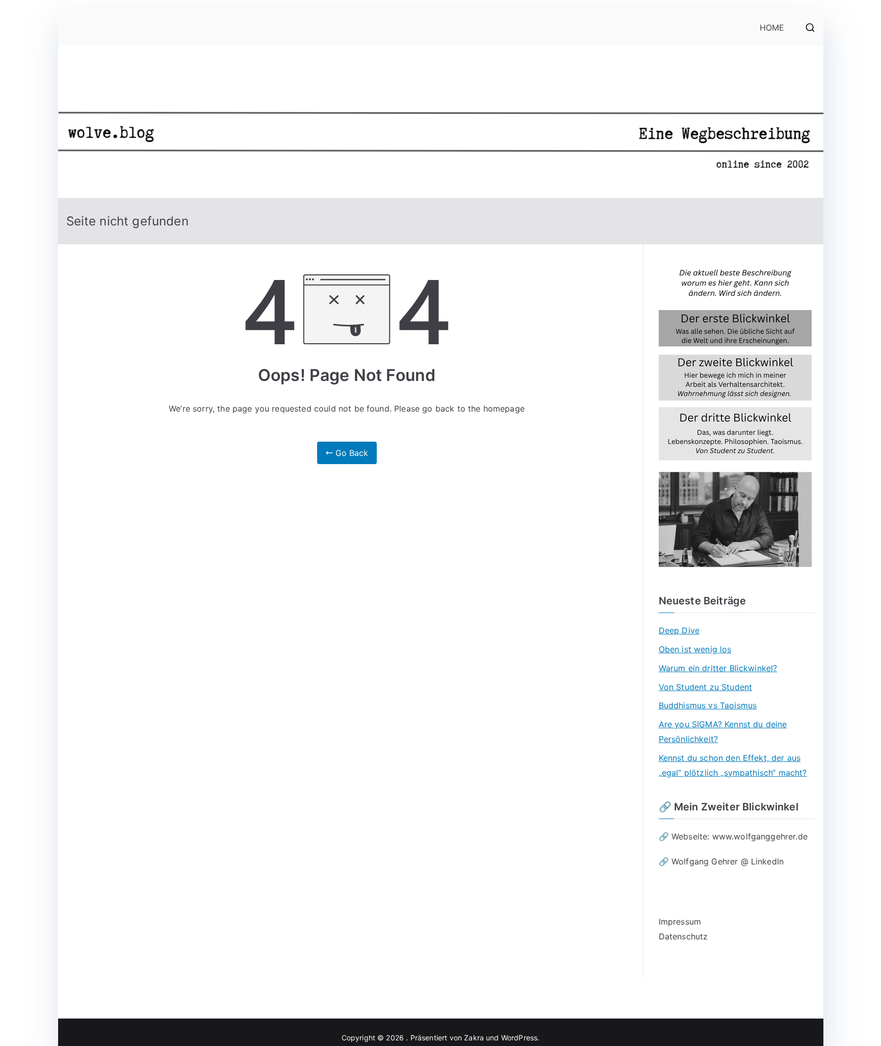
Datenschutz (683, 936)
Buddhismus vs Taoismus (708, 705)
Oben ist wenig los (695, 649)
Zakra (474, 1037)
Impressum (680, 921)
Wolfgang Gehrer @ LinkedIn (728, 861)
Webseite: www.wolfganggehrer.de (739, 836)
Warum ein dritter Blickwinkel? (718, 668)
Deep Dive (679, 630)
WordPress (519, 1037)
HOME (772, 27)
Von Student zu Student (706, 687)
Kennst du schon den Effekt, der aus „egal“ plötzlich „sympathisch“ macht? (733, 765)
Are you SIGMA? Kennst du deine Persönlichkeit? (723, 731)
